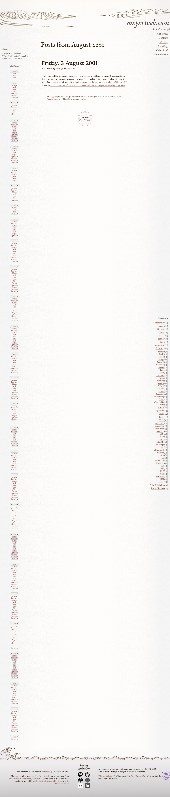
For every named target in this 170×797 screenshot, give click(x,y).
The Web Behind (157, 485)
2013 (14, 354)
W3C (162, 471)
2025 (14, 83)
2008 (14, 474)
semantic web (160, 460)
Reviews (161, 417)
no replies (81, 99)
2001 (14, 683)
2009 (14, 451)
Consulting (160, 365)
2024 (14, 102)
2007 (14, 504)
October (14, 95)
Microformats (159, 450)
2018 (14, 219)
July (14, 111)
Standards (159, 463)
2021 (14, 168)
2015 (14, 296)
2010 (14, 427)
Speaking (162, 46)
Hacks (161, 335)
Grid (162, 439)
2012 (14, 377)
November (14, 139)
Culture (161, 367)
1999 (14, 736)
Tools (162, 468)
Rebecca (160, 389)
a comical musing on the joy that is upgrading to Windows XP (99, 82)
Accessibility (160, 426)
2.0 (11, 59)
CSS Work (162, 33)
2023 (14, 120)
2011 (14, 403)
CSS (161, 434)
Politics (161, 383)
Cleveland (160, 362)
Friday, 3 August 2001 (69, 63)
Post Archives (159, 29)
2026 (14, 71)
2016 (14, 266)
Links (162, 342)
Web (161, 474)
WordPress (160, 476)
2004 (14, 593)
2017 (14, 240)
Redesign (160, 453)
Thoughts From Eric (108, 776)
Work (162, 405)
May (14, 76)
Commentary (159, 323)
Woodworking (159, 402)
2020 (14, 185)
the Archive (85, 120)
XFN (162, 479)
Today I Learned (158, 488)
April (14, 74)
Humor (161, 339)
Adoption (161, 351)
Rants (161, 414)
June (14, 78)
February (14, 107)
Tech (161, 420)
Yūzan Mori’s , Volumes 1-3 (26, 779)
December (14, 97)
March (14, 127)
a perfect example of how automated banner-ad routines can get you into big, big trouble (87, 85)
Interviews (160, 375)
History (161, 373)
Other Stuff (161, 50)
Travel (161, 399)
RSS (163, 455)
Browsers (159, 431)
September (14, 93)
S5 (163, 458)
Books (161, 354)
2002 (14, 653)
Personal (159, 348)
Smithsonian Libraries (52, 781)
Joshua (162, 378)
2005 (14, 564)
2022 (14, 146)
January (14, 85)
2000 (14, 708)
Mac (162, 447)
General (50, 99)
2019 (14, 205)
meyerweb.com (148, 22)
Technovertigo (159, 397)
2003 (14, 623)
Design (161, 326)
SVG (163, 466)
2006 (14, 534)
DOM (161, 437)
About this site (160, 54)
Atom (20, 59)
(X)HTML (159, 423)
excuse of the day (52, 771)
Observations (159, 345)
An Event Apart (158, 429)
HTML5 (160, 442)
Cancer (161, 357)
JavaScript (160, 445)
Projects (161, 386)
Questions (160, 411)
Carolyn (161, 359)
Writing (163, 42)
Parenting (160, 381)
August (14, 91)
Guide (161, 332)
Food (162, 370)
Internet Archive (62, 784)
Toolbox (163, 38)
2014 (14, 326)
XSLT (162, 482)
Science (162, 391)
